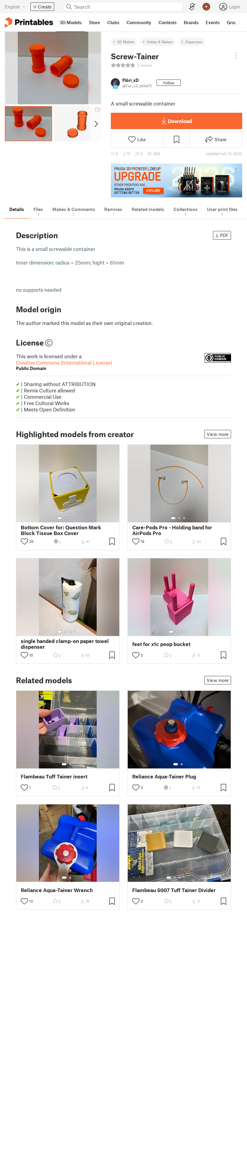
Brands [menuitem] (191, 22)
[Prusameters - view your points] (206, 7)
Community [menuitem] (139, 22)
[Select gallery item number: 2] (65, 518)
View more (218, 434)
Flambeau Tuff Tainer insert (54, 776)
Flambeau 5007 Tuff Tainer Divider (174, 890)
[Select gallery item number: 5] (188, 877)
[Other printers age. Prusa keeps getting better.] (176, 181)
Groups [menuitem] (234, 22)
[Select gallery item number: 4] (75, 518)
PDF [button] (224, 235)
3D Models (125, 42)
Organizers (194, 42)
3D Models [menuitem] (71, 22)
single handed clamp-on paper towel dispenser (65, 644)
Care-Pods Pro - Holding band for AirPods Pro (172, 530)
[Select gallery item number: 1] (59, 518)
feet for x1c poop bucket (161, 644)
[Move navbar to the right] (238, 22)
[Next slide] (95, 123)
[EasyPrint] (192, 7)
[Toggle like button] (24, 541)
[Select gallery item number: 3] (70, 518)
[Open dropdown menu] (236, 55)
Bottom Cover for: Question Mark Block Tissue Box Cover (61, 530)
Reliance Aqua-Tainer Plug (164, 776)
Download (180, 121)
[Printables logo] (29, 22)
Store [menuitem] (94, 22)
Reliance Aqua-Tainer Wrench (57, 890)
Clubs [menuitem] (113, 22)
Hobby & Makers (160, 42)
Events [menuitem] (213, 22)
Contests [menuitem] (167, 22)
